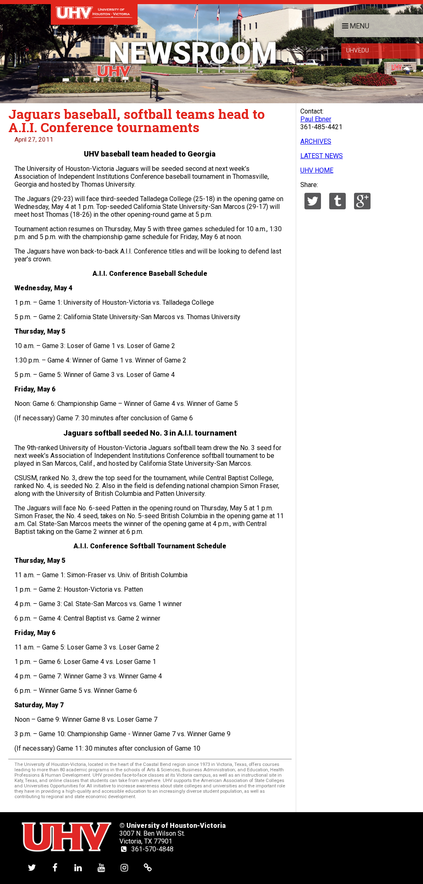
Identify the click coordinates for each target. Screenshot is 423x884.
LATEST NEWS (321, 156)
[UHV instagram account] (124, 867)
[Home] (94, 12)
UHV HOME (316, 170)
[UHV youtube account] (101, 867)
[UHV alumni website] (147, 867)
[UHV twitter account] (31, 867)
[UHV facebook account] (55, 867)
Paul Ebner (315, 119)
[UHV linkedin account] (78, 867)
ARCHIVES (315, 141)
